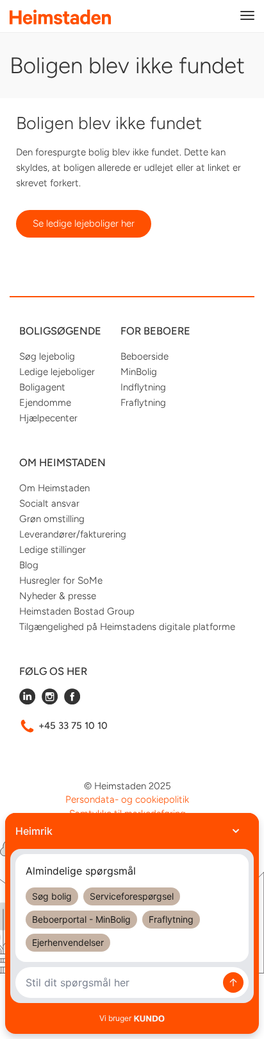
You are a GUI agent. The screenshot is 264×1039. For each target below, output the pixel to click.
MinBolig (138, 372)
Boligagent (42, 387)
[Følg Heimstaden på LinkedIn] (27, 701)
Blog (28, 565)
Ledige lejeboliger (57, 372)
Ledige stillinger (52, 549)
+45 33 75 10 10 (73, 725)
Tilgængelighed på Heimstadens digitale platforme (127, 627)
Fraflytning (143, 402)
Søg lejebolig (47, 356)
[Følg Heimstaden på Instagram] (50, 701)
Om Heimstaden (54, 488)
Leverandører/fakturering (72, 534)
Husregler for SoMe (61, 580)
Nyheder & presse (57, 596)
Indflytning (143, 387)
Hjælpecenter (48, 418)
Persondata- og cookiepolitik (127, 799)
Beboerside (144, 356)
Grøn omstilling (52, 519)
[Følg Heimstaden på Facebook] (72, 701)
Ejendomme (45, 402)
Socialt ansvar (49, 503)
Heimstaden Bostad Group (77, 611)
